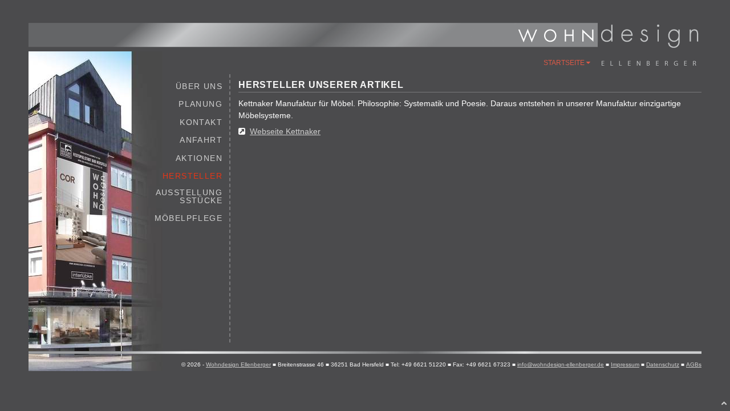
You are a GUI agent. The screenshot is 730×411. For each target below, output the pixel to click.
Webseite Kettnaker (285, 131)
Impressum (625, 364)
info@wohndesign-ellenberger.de (560, 364)
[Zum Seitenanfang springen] (724, 403)
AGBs (693, 364)
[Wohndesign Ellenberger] (607, 45)
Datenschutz (662, 364)
